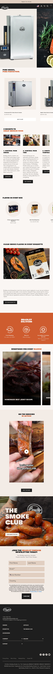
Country (15, 347)
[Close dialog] (40, 303)
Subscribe (26, 368)
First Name (16, 314)
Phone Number (18, 339)
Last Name (16, 322)
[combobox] (15, 342)
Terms (31, 364)
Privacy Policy (24, 364)
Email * (15, 331)
